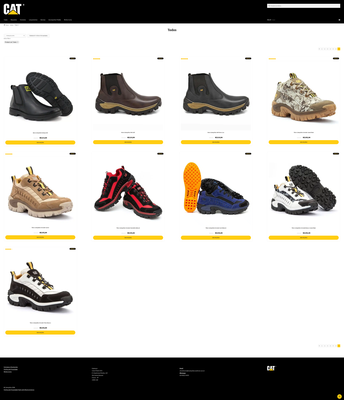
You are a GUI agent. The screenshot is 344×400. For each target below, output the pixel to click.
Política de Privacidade (11, 369)
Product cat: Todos (10, 42)
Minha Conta (68, 20)
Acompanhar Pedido (55, 20)
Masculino (14, 20)
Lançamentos (33, 20)
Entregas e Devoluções (11, 367)
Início (7, 25)
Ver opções (40, 142)
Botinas (43, 20)
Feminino (23, 20)
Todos (6, 20)
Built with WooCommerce (26, 390)
